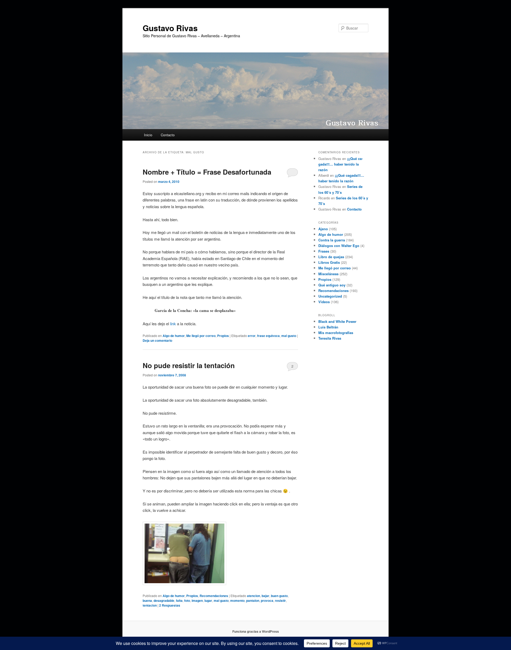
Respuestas (169, 605)
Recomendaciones (214, 595)
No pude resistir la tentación (189, 365)
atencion (253, 595)
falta (179, 600)
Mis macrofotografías (335, 332)
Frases (323, 251)
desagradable (164, 600)
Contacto (168, 134)
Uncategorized (330, 296)
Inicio (148, 134)
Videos (324, 301)
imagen (197, 600)
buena (147, 600)
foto (187, 600)
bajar (265, 595)
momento (237, 600)
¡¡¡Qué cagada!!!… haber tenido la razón (340, 164)
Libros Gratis (329, 262)
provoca (267, 600)
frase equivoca (268, 335)
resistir (280, 600)
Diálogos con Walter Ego (338, 245)
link (173, 323)
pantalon (252, 600)
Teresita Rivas (329, 338)
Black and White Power (337, 321)
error (252, 335)
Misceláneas (328, 273)
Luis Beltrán (328, 327)
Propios (223, 335)
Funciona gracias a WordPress (255, 631)
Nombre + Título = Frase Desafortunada (207, 172)
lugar (208, 600)
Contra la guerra (331, 239)
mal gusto (288, 335)
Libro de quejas (331, 256)
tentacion (150, 605)
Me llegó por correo (201, 335)
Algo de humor (174, 335)
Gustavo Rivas (170, 28)
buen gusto (279, 595)
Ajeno (323, 228)
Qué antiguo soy (331, 284)
